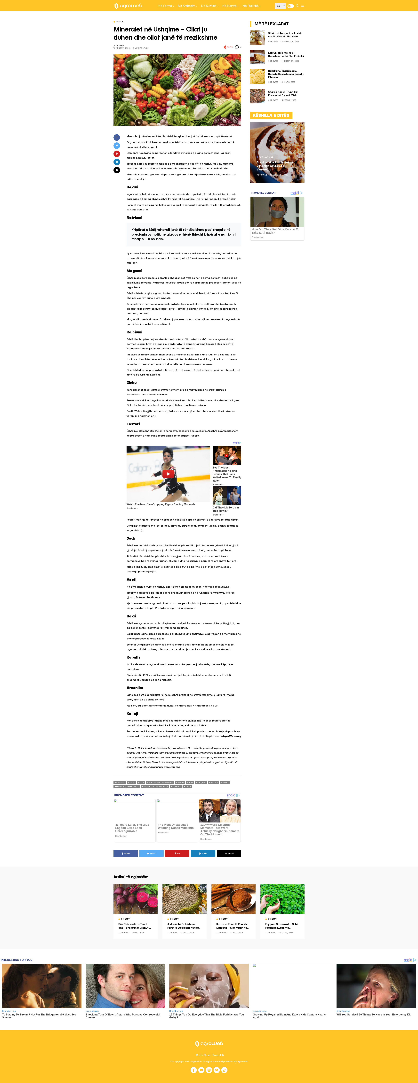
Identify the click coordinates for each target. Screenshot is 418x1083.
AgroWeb (118, 45)
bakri (141, 782)
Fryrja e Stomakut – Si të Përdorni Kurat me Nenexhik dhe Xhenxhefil (281, 926)
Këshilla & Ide (266, 157)
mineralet (134, 787)
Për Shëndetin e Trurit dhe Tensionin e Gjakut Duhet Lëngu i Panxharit (134, 926)
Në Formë (165, 6)
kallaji (214, 782)
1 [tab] (295, 127)
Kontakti (218, 1055)
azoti (132, 782)
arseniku (120, 782)
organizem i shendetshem (156, 787)
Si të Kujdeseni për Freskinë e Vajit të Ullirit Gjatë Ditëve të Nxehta (277, 166)
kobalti (226, 782)
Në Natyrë (229, 6)
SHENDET (177, 787)
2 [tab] (297, 127)
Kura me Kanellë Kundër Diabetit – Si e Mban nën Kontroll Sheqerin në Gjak (232, 926)
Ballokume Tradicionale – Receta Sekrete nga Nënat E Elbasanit (286, 74)
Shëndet (120, 22)
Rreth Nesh (203, 1055)
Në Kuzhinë (208, 6)
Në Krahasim (186, 6)
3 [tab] (299, 127)
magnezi (120, 787)
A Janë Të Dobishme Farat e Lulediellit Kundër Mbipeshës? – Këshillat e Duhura (183, 926)
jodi (191, 782)
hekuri (181, 782)
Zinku (188, 787)
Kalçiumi (202, 782)
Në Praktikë (250, 6)
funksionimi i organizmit (161, 782)
